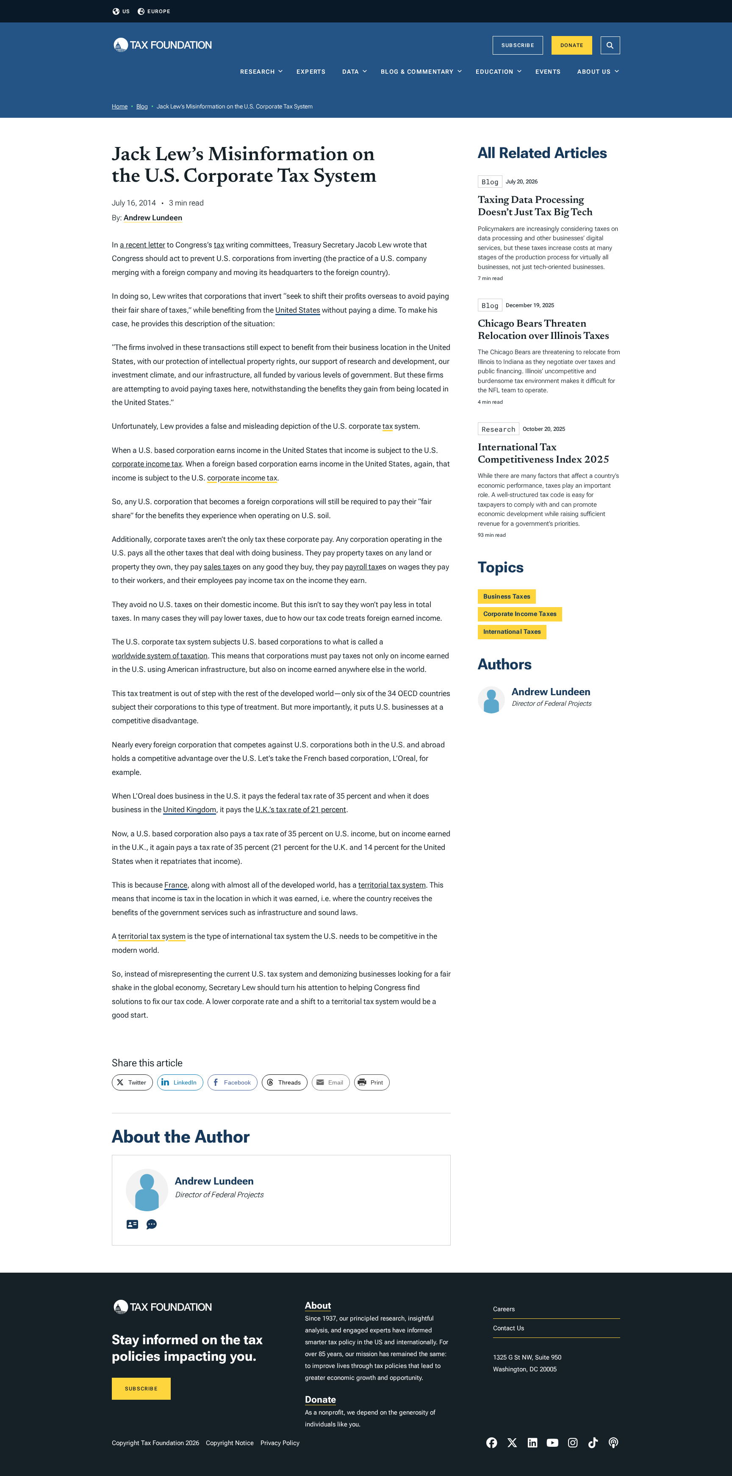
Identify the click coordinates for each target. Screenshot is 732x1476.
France (175, 884)
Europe (158, 11)
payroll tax (362, 566)
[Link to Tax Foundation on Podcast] (613, 1443)
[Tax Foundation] (163, 45)
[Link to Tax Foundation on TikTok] (593, 1443)
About (318, 1305)
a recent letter (142, 244)
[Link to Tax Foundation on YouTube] (553, 1443)
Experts (313, 71)
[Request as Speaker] (151, 1225)
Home (120, 106)
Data (350, 71)
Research (257, 71)
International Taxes (512, 631)
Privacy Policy (280, 1443)
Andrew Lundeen (153, 217)
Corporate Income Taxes (520, 614)
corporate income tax (147, 463)
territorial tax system (392, 884)
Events (550, 71)
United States (297, 309)
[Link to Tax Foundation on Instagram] (573, 1443)
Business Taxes (506, 596)
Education (495, 71)
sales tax (218, 566)
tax (219, 244)
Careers (504, 1309)
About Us (594, 71)
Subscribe (518, 45)
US (126, 11)
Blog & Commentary (417, 71)
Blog (142, 106)
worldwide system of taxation (160, 655)
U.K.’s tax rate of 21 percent (300, 809)
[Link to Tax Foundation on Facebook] (492, 1443)
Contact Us (508, 1328)
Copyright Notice (230, 1443)
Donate (571, 45)
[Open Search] (610, 45)
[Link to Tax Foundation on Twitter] (512, 1443)
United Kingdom (189, 809)
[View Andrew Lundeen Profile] (132, 1225)
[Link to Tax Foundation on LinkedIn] (532, 1443)
